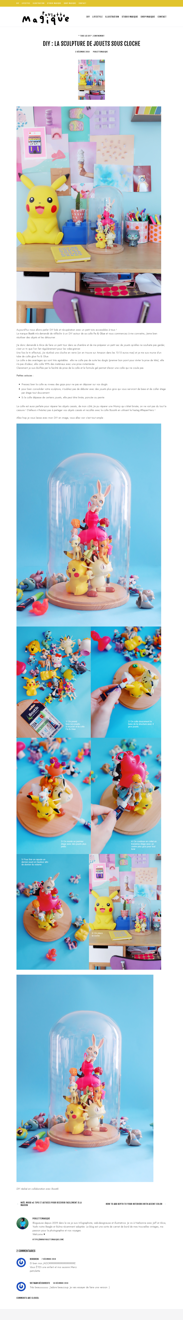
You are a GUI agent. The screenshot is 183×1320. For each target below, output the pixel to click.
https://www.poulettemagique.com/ (48, 1239)
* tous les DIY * (85, 36)
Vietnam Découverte (40, 1283)
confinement (98, 36)
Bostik (31, 333)
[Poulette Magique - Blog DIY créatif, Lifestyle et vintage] (44, 17)
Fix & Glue (100, 333)
